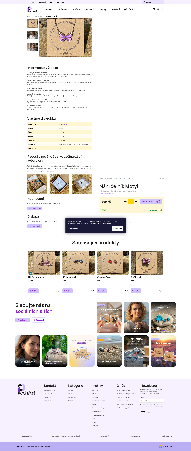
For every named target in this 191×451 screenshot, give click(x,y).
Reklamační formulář (123, 397)
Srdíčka (94, 422)
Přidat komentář (34, 226)
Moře (94, 394)
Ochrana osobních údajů (125, 404)
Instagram (24, 320)
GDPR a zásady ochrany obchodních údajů (66, 436)
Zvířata (94, 418)
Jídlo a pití (95, 390)
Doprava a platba (122, 401)
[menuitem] (49, 9)
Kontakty (32, 2)
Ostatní (70, 401)
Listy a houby (96, 411)
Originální (95, 397)
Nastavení (74, 228)
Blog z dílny (60, 2)
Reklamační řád (105, 436)
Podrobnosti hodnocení (126, 178)
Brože (70, 394)
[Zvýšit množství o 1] (136, 201)
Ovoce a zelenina (98, 415)
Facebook (40, 320)
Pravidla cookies (136, 436)
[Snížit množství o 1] (125, 201)
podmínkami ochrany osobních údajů (152, 407)
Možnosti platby (167, 436)
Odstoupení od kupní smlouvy (126, 394)
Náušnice (71, 390)
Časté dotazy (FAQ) (123, 408)
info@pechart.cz (49, 390)
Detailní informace (106, 194)
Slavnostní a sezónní (99, 401)
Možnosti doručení (155, 210)
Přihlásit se (145, 412)
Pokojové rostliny (98, 408)
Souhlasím (117, 228)
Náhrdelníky (63, 124)
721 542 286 (48, 394)
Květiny (94, 404)
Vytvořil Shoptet (168, 446)
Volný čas (95, 426)
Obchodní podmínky (45, 2)
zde (109, 223)
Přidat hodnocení (35, 208)
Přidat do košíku (149, 201)
